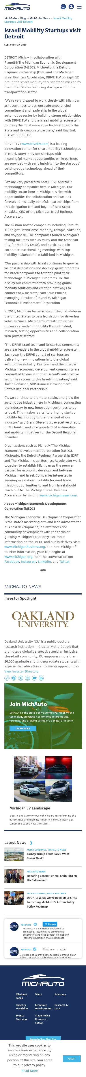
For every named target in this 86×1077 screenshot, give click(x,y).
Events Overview (21, 1017)
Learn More (23, 728)
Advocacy (60, 994)
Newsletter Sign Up (43, 1039)
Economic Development (43, 1006)
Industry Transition (22, 1006)
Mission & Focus (21, 996)
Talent (38, 994)
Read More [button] (30, 1071)
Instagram (28, 562)
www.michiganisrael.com (58, 495)
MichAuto (26, 949)
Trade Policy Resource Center (42, 1019)
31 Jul (63, 949)
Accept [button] (72, 1058)
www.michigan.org (18, 557)
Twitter (64, 562)
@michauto (48, 949)
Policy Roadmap (56, 893)
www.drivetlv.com (34, 144)
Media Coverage (37, 849)
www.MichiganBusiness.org (24, 547)
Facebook (11, 562)
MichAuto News (57, 849)
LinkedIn (44, 562)
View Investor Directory (21, 671)
